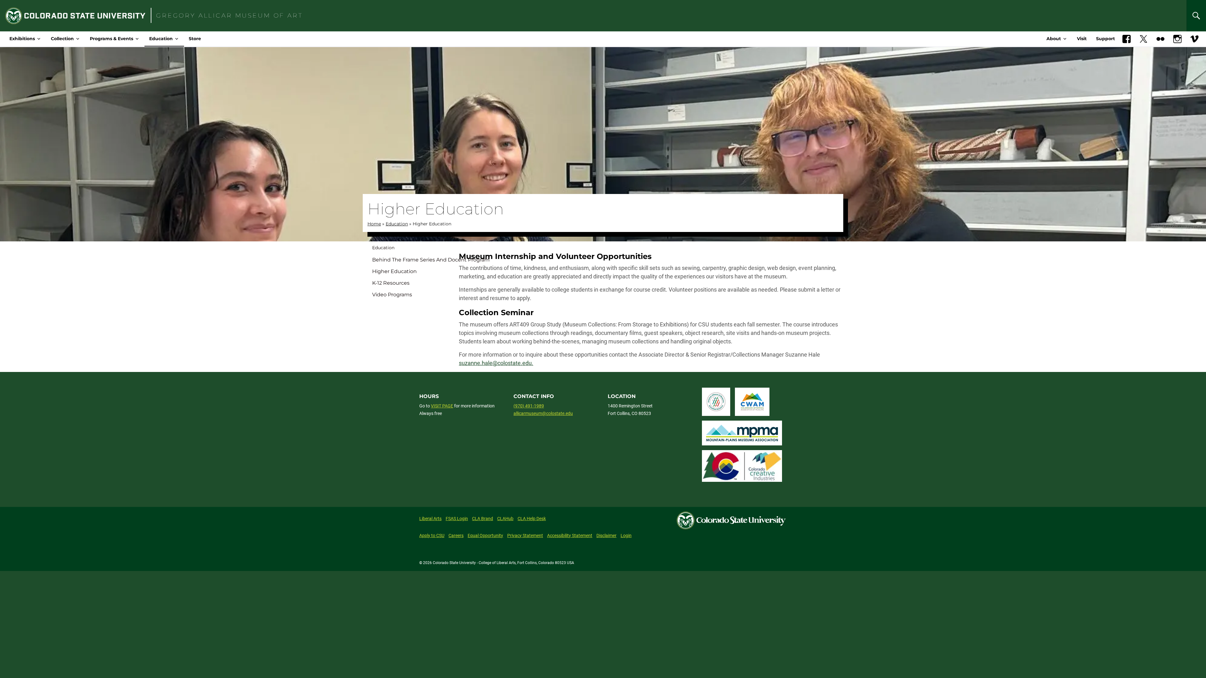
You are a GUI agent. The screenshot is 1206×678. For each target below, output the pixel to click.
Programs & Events (111, 38)
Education (161, 38)
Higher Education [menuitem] (394, 271)
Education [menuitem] (383, 247)
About (1053, 38)
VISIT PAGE (442, 405)
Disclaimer (606, 535)
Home (374, 224)
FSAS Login (457, 518)
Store (195, 38)
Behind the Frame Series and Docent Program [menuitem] (413, 260)
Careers (456, 535)
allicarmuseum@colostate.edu (543, 413)
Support (1105, 38)
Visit (1082, 38)
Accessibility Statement (569, 535)
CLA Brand (482, 518)
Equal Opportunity (485, 535)
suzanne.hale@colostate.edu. (496, 363)
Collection (62, 38)
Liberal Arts (430, 518)
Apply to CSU (431, 535)
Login (626, 535)
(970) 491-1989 (528, 405)
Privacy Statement (525, 535)
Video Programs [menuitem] (392, 295)
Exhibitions (22, 38)
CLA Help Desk (532, 518)
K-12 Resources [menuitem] (391, 283)
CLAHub (505, 518)
